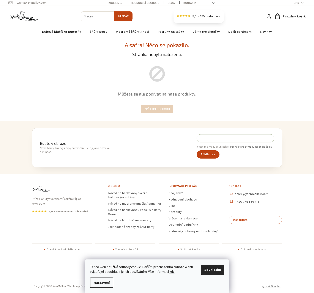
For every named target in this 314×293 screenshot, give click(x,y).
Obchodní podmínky (183, 225)
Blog (171, 3)
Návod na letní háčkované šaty (129, 220)
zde (172, 271)
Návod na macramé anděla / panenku (134, 203)
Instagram (240, 219)
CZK (297, 3)
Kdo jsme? (115, 3)
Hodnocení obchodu (145, 3)
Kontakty (190, 3)
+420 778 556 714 (247, 202)
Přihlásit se (208, 154)
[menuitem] (61, 31)
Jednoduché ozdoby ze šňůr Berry (131, 227)
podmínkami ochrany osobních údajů (251, 146)
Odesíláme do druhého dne (63, 249)
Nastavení (102, 282)
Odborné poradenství (253, 249)
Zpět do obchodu (157, 109)
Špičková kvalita (190, 249)
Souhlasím (212, 269)
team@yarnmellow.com (251, 194)
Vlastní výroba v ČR (126, 249)
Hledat (123, 16)
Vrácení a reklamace (183, 218)
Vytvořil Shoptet (271, 286)
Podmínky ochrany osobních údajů (193, 231)
